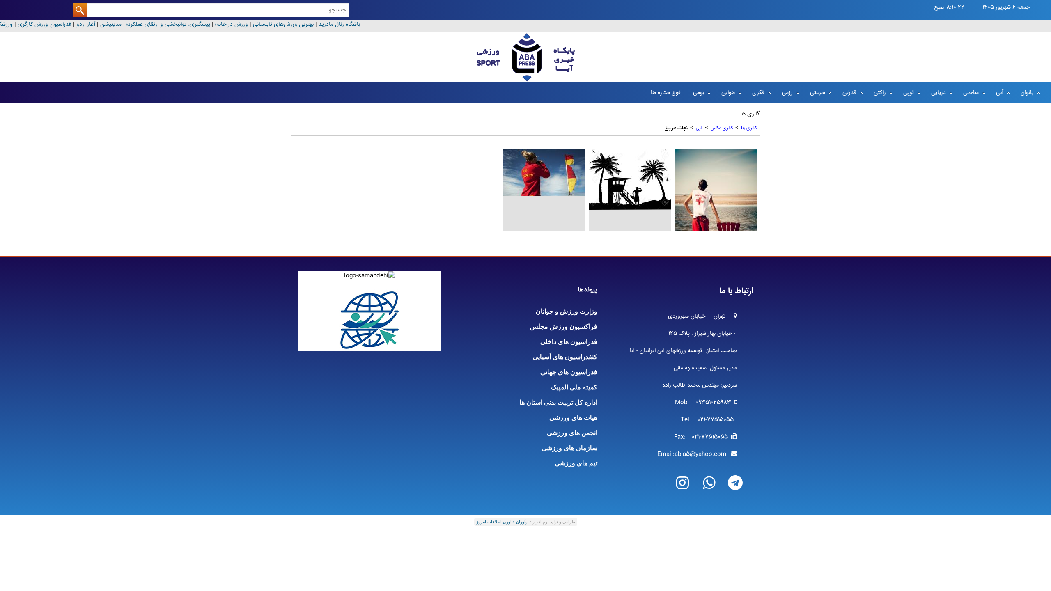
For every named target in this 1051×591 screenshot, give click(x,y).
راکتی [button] (880, 92)
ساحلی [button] (971, 92)
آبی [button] (999, 92)
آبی (699, 128)
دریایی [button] (938, 92)
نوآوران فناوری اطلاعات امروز (502, 522)
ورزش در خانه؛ (234, 24)
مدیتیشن (113, 24)
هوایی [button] (728, 92)
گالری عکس (722, 128)
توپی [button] (908, 92)
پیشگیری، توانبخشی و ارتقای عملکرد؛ (171, 24)
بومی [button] (698, 92)
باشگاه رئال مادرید (342, 24)
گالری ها (749, 128)
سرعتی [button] (817, 92)
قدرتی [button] (849, 92)
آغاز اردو (89, 24)
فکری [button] (758, 92)
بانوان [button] (1027, 92)
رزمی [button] (787, 92)
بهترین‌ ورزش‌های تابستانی (286, 24)
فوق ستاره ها (666, 92)
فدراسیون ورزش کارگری (47, 24)
